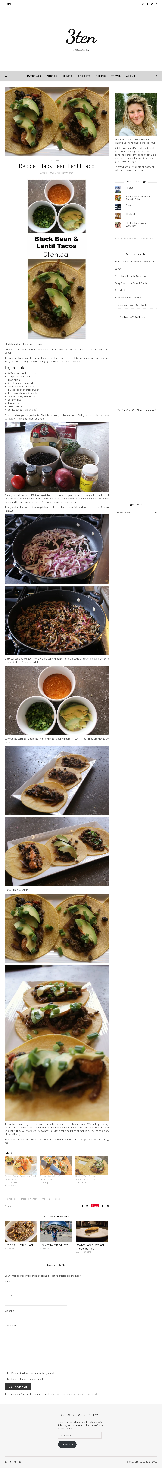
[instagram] (143, 4)
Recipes (101, 75)
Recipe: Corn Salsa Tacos (52, 1176)
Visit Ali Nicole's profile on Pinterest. (134, 238)
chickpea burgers (88, 1139)
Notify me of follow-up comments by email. (30, 1373)
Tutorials (34, 75)
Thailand (130, 214)
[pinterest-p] (152, 4)
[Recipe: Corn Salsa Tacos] (56, 1165)
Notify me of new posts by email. (25, 1379)
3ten (81, 36)
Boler (129, 205)
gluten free (11, 1198)
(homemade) (30, 409)
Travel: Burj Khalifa (131, 297)
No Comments (65, 172)
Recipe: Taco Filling (85, 1176)
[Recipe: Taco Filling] (91, 1165)
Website (9, 1311)
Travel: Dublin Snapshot (134, 276)
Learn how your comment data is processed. (72, 1394)
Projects (84, 75)
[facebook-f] (148, 4)
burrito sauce (91, 658)
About (130, 75)
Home (8, 4)
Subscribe (67, 1444)
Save (96, 1206)
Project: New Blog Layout (55, 1244)
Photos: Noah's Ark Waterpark (136, 224)
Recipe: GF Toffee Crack (19, 1244)
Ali (9, 1206)
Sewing (68, 75)
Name (9, 1281)
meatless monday (29, 1198)
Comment (10, 1325)
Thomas (119, 305)
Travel (116, 75)
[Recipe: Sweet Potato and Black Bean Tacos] (21, 1165)
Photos (52, 75)
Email (8, 1296)
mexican (46, 1198)
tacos (57, 1198)
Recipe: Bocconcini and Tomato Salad (138, 198)
